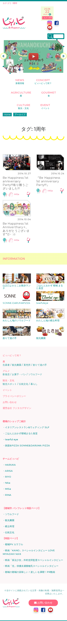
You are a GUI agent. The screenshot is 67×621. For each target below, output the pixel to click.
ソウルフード (35, 374)
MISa (16, 194)
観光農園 (16, 364)
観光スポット (10, 383)
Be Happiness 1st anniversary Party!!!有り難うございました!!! (16, 183)
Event (45, 106)
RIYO (8, 476)
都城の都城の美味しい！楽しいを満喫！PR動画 (30, 572)
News (19, 81)
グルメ (6, 370)
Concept (43, 81)
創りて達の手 (40, 364)
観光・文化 (8, 380)
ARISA (9, 470)
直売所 (27, 364)
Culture (23, 106)
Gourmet (48, 94)
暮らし (34, 383)
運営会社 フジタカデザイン (17, 408)
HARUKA (10, 464)
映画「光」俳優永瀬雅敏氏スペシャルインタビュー (31, 565)
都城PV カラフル (14, 544)
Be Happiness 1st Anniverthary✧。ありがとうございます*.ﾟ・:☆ (16, 229)
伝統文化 (23, 383)
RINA (8, 494)
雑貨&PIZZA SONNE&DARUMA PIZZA (27, 445)
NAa (7, 482)
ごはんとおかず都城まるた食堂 (21, 433)
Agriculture (21, 94)
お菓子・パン (19, 374)
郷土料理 (9, 526)
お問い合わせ (10, 402)
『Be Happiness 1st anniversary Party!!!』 (48, 181)
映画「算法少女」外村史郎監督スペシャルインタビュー (34, 560)
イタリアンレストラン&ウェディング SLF (27, 427)
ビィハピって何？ (12, 355)
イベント (7, 390)
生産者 (6, 364)
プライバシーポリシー (14, 396)
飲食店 (6, 374)
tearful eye (11, 439)
